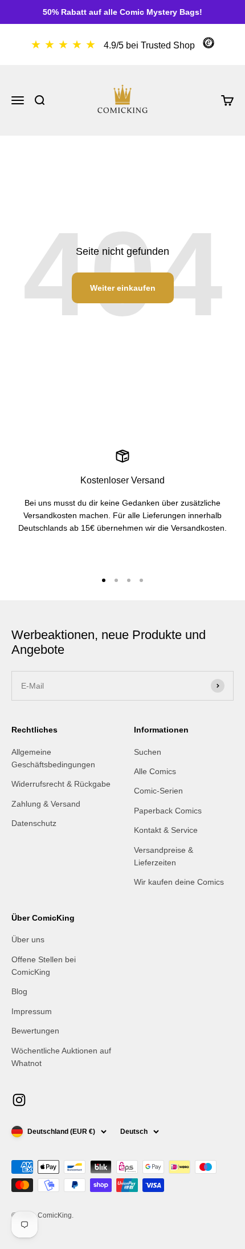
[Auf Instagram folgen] (19, 1100)
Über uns (27, 939)
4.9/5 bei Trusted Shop (149, 45)
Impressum (31, 1011)
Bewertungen (35, 1030)
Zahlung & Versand (45, 803)
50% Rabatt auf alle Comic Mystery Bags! (122, 12)
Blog (19, 991)
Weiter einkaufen (123, 287)
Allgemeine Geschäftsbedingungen (53, 758)
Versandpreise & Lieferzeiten (163, 856)
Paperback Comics (168, 810)
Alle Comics (155, 771)
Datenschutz (33, 823)
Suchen (147, 751)
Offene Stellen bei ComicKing (43, 966)
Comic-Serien (158, 790)
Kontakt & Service (166, 830)
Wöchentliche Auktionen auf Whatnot (61, 1057)
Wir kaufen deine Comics (179, 881)
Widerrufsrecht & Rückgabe (61, 783)
